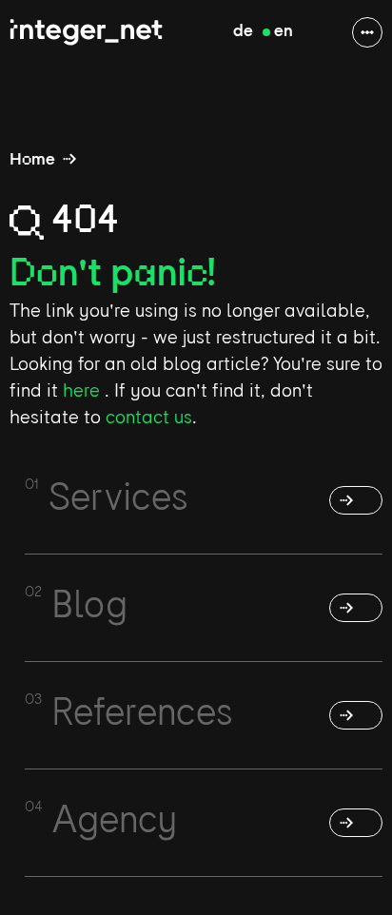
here (84, 391)
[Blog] (355, 608)
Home (32, 160)
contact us (149, 418)
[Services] (355, 500)
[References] (355, 715)
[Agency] (355, 822)
